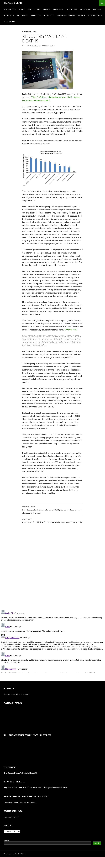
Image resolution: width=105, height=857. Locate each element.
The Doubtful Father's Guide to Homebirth (21, 773)
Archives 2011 (98, 9)
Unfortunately (70, 329)
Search (6, 840)
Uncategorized (29, 32)
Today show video (95, 15)
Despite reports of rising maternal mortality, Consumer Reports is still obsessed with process (52, 510)
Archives (46, 9)
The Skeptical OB (13, 3)
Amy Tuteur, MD (34, 46)
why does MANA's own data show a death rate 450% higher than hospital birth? (35, 787)
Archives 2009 (72, 9)
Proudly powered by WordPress (15, 854)
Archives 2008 (58, 9)
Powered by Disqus (11, 817)
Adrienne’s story (34, 9)
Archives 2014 (35, 15)
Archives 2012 (9, 15)
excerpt (14, 694)
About (21, 9)
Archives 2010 (85, 9)
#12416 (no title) (10, 9)
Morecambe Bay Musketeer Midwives (71, 15)
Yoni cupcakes (9, 21)
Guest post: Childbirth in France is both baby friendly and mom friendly (52, 520)
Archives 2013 (22, 15)
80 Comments (49, 46)
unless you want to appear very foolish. (20, 802)
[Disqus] (52, 567)
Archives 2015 (49, 15)
